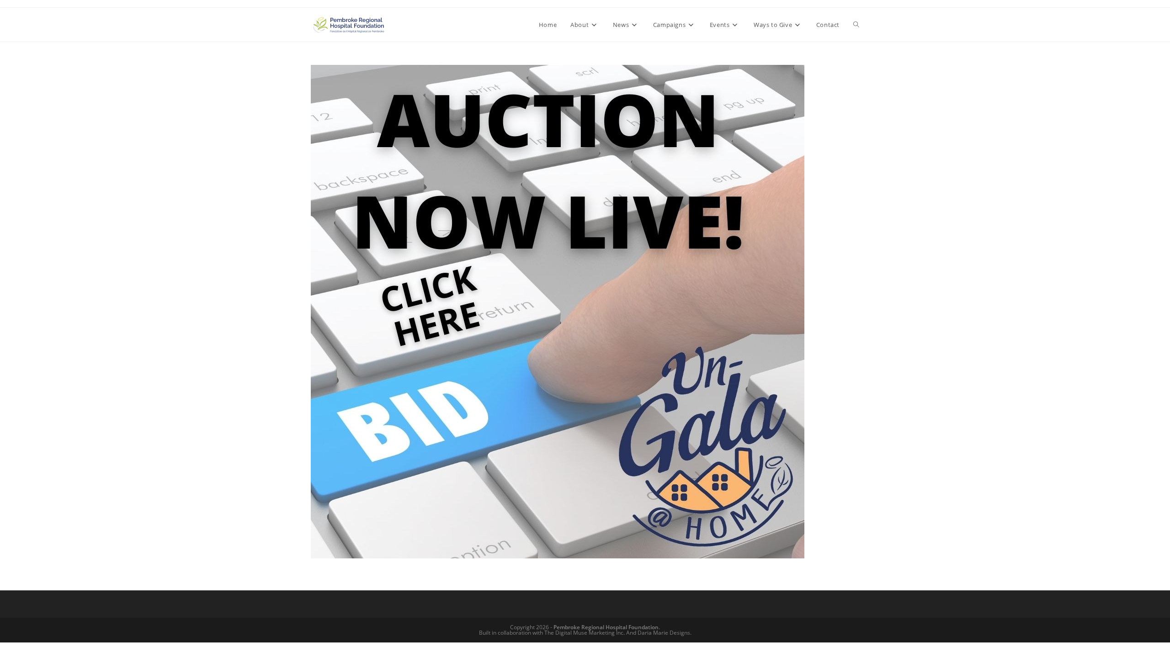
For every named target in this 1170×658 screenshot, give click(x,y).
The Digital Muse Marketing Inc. (584, 633)
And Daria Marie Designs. (658, 633)
